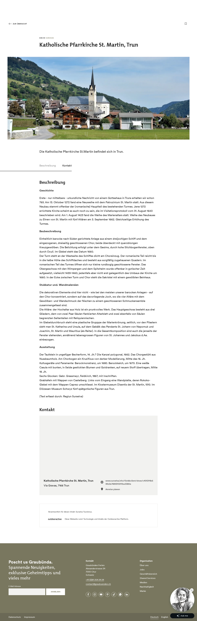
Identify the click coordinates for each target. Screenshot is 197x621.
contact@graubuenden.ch (98, 584)
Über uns (144, 565)
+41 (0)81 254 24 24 (95, 579)
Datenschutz (15, 617)
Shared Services (147, 578)
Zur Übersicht (19, 24)
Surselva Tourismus (84, 512)
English (164, 617)
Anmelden (55, 592)
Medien (143, 582)
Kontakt (67, 165)
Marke (143, 591)
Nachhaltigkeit (147, 586)
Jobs (142, 569)
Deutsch (154, 617)
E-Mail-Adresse (15, 586)
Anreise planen (112, 489)
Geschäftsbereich (148, 573)
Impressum (29, 617)
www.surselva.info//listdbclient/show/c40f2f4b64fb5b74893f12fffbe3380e (129, 482)
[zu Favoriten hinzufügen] (185, 23)
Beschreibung (47, 165)
